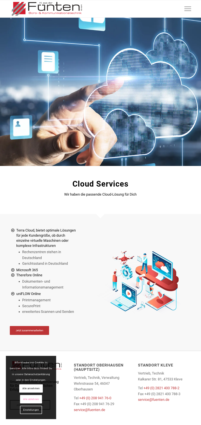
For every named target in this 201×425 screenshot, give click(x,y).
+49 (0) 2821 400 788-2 (161, 388)
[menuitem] (186, 8)
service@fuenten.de (89, 410)
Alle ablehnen (31, 399)
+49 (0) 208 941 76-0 (95, 398)
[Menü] (186, 8)
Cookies (39, 362)
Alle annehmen (31, 388)
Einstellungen (31, 410)
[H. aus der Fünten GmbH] (47, 8)
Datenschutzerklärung (37, 374)
